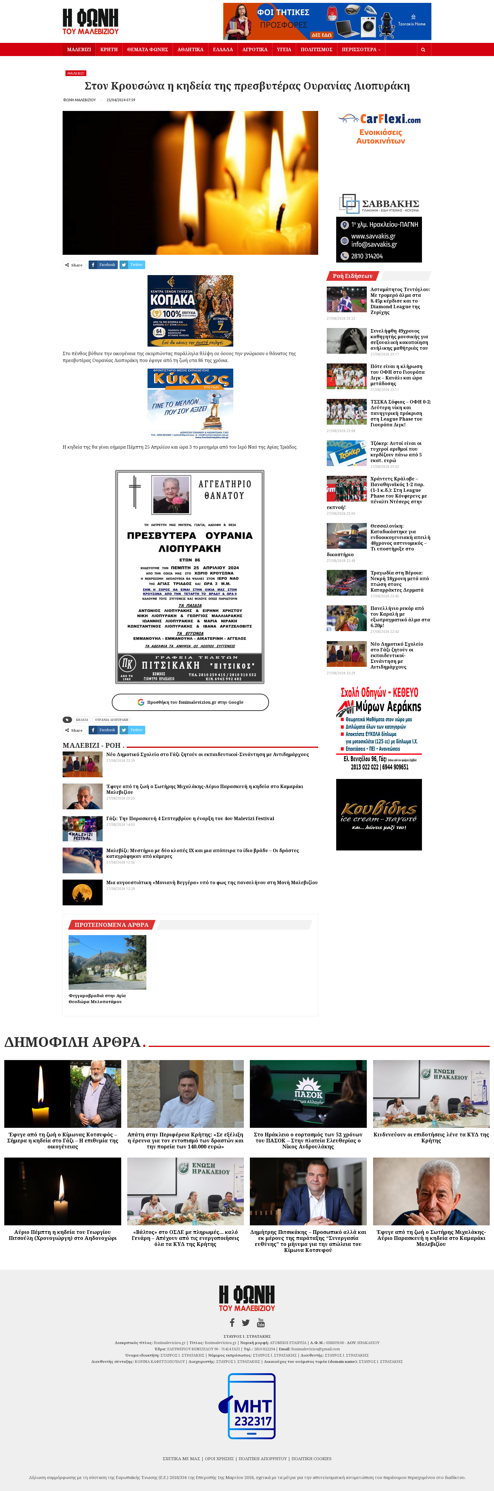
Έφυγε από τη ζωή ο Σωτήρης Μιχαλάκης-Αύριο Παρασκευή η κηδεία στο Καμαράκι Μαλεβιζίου (204, 789)
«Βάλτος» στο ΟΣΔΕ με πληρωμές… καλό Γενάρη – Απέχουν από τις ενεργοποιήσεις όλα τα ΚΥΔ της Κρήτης (185, 1237)
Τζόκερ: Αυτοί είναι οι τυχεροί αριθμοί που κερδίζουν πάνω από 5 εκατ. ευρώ (396, 452)
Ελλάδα (223, 49)
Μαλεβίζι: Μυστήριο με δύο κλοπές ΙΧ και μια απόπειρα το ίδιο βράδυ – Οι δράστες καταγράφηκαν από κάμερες (202, 853)
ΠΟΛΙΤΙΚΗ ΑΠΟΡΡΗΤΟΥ (263, 1458)
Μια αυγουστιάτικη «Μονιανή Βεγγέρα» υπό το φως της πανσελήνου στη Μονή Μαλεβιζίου (212, 882)
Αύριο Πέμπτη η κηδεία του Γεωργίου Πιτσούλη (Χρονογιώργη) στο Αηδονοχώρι (63, 1234)
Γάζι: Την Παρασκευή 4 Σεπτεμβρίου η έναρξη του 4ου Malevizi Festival (190, 818)
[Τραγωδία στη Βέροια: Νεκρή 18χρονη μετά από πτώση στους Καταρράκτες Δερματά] (347, 583)
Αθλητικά (191, 49)
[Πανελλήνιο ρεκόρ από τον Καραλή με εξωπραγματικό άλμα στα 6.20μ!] (347, 618)
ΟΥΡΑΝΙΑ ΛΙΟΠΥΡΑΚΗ (111, 720)
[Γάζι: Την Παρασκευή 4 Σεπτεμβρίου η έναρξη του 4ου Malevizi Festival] (83, 828)
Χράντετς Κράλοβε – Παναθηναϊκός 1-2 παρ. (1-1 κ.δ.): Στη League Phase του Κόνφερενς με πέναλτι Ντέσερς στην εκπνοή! (377, 493)
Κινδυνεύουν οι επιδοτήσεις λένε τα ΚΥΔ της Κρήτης (431, 1137)
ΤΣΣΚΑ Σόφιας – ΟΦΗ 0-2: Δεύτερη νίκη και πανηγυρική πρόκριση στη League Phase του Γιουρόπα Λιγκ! (400, 413)
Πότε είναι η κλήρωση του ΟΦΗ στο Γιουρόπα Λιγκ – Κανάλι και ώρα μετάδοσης (397, 375)
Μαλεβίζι (79, 49)
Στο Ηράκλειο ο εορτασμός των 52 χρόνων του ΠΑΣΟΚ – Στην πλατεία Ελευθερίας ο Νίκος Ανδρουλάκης (308, 1140)
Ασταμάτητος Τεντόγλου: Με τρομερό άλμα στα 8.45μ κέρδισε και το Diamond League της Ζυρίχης (400, 300)
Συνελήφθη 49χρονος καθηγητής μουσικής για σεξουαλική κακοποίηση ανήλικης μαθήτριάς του (399, 339)
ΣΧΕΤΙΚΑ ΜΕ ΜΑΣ (181, 1458)
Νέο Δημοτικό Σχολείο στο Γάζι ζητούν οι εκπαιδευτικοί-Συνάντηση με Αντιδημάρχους (207, 754)
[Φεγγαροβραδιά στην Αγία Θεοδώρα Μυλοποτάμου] (107, 962)
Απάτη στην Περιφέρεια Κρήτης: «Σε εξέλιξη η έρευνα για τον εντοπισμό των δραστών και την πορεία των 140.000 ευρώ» (186, 1140)
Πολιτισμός (316, 49)
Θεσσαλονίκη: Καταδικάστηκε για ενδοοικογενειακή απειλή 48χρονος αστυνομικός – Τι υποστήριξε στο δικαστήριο (379, 540)
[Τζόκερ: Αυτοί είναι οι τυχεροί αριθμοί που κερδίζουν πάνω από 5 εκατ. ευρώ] (347, 453)
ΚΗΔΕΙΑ (82, 720)
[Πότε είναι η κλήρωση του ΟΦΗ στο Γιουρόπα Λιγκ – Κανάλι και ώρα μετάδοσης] (347, 376)
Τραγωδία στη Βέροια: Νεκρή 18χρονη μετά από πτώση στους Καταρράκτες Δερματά (399, 581)
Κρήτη (109, 49)
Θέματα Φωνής (147, 49)
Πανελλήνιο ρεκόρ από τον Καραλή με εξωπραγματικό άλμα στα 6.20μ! (400, 617)
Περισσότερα (359, 49)
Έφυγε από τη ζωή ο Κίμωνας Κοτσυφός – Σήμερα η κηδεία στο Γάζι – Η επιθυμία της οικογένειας (62, 1140)
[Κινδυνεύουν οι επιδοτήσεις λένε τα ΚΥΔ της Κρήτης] (431, 1094)
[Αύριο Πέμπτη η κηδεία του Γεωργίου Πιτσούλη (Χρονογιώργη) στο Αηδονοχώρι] (62, 1191)
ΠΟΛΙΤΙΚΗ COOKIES (312, 1458)
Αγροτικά (255, 49)
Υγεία (284, 49)
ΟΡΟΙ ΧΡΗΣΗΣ (219, 1458)
